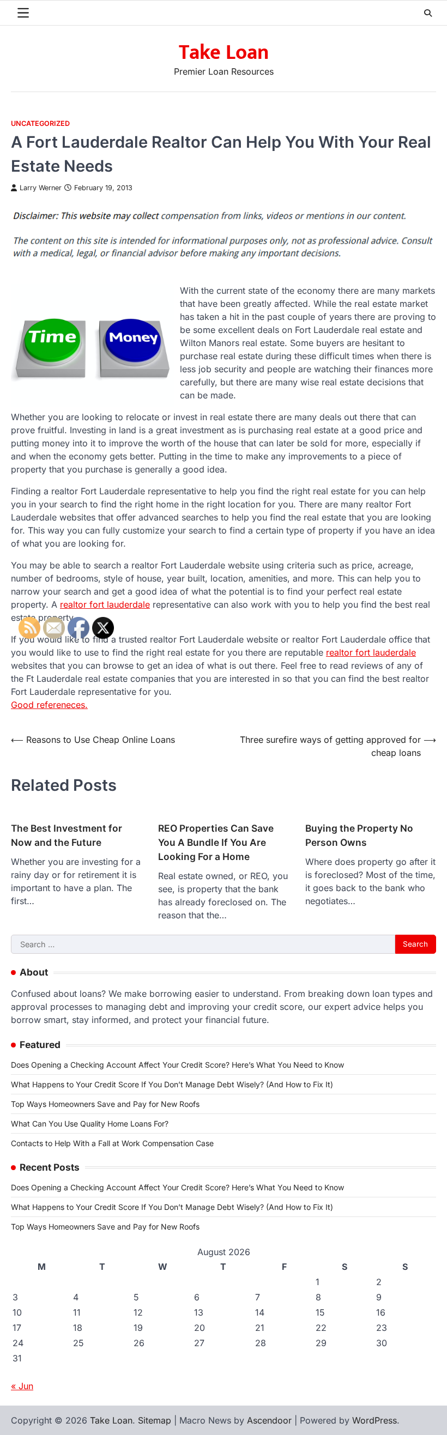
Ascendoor (269, 1420)
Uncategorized (40, 123)
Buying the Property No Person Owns (359, 835)
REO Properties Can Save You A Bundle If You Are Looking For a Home (216, 842)
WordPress (374, 1420)
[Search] (428, 13)
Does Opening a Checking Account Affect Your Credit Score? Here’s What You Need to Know (177, 1064)
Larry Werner (41, 188)
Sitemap (154, 1420)
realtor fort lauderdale (105, 604)
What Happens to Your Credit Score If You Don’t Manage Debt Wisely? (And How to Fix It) (172, 1084)
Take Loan (224, 52)
